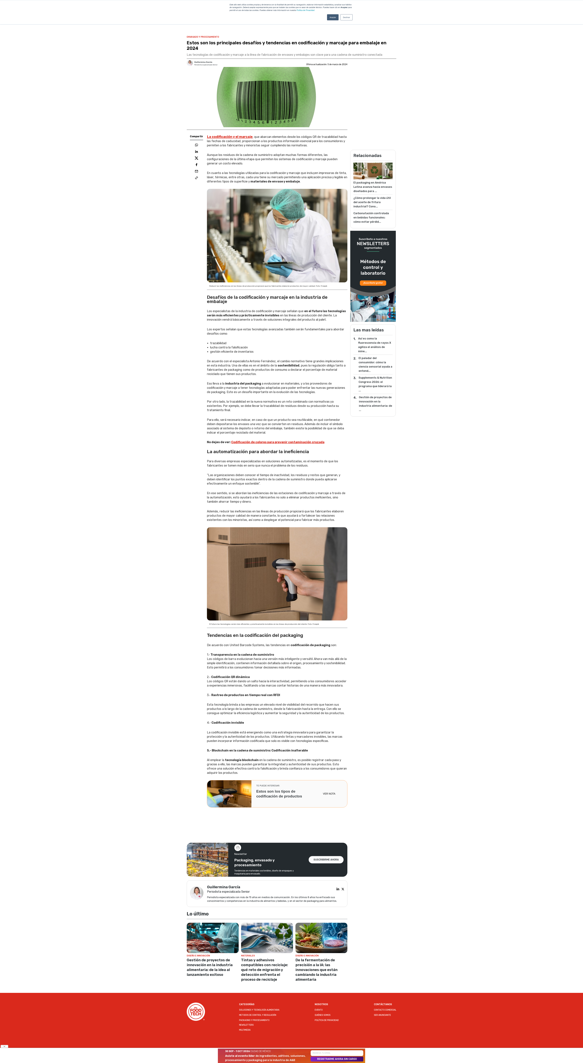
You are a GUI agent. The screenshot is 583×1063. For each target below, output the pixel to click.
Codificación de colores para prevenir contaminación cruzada (277, 442)
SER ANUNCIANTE (382, 1015)
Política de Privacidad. (306, 10)
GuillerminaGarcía (203, 62)
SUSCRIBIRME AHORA (326, 859)
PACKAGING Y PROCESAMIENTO (254, 1020)
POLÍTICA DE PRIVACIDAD (327, 1020)
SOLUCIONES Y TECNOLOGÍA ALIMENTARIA (259, 1010)
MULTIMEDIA (245, 1030)
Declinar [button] (346, 17)
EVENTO (319, 1010)
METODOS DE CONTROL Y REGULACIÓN (257, 1015)
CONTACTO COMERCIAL (385, 1010)
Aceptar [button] (333, 17)
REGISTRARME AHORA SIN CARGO (337, 1059)
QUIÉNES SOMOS (323, 1015)
